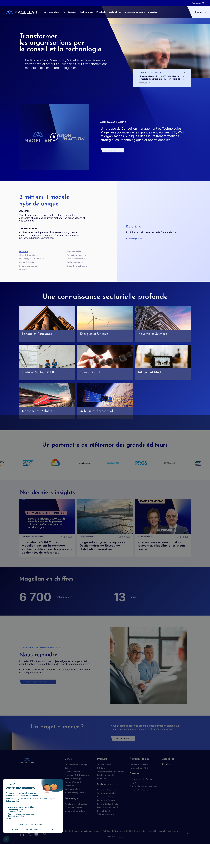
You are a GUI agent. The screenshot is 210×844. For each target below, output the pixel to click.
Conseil (69, 759)
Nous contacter (122, 739)
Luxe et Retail (103, 811)
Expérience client (74, 251)
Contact (167, 764)
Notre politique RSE (139, 768)
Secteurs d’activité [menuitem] (54, 12)
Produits (102, 759)
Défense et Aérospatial (107, 807)
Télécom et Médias (105, 814)
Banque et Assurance (106, 790)
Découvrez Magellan (139, 765)
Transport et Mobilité (106, 793)
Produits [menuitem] (101, 12)
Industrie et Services (106, 800)
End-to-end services (75, 262)
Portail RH (102, 779)
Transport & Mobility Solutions (111, 772)
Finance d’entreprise (74, 782)
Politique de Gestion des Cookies (118, 831)
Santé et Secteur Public (107, 804)
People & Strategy (27, 262)
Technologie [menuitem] (86, 12)
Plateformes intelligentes (78, 259)
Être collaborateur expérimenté (143, 786)
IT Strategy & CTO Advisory (31, 259)
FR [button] (184, 3)
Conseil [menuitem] (72, 12)
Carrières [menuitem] (153, 12)
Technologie (72, 798)
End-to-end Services (73, 807)
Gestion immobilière (106, 775)
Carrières (135, 773)
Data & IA (23, 251)
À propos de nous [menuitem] (134, 12)
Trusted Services (104, 765)
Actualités (168, 759)
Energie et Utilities (105, 797)
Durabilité (23, 270)
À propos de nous (140, 759)
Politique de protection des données (85, 831)
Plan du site (139, 831)
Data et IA (69, 768)
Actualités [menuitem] (115, 12)
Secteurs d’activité (108, 784)
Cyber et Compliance (74, 772)
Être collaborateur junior (141, 790)
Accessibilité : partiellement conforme (163, 831)
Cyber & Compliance (28, 255)
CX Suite (101, 768)
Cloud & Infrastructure (77, 266)
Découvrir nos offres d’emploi (37, 682)
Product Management (76, 255)
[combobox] (185, 3)
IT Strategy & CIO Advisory (77, 775)
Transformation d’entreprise (77, 765)
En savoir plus (111, 150)
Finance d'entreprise (28, 266)
